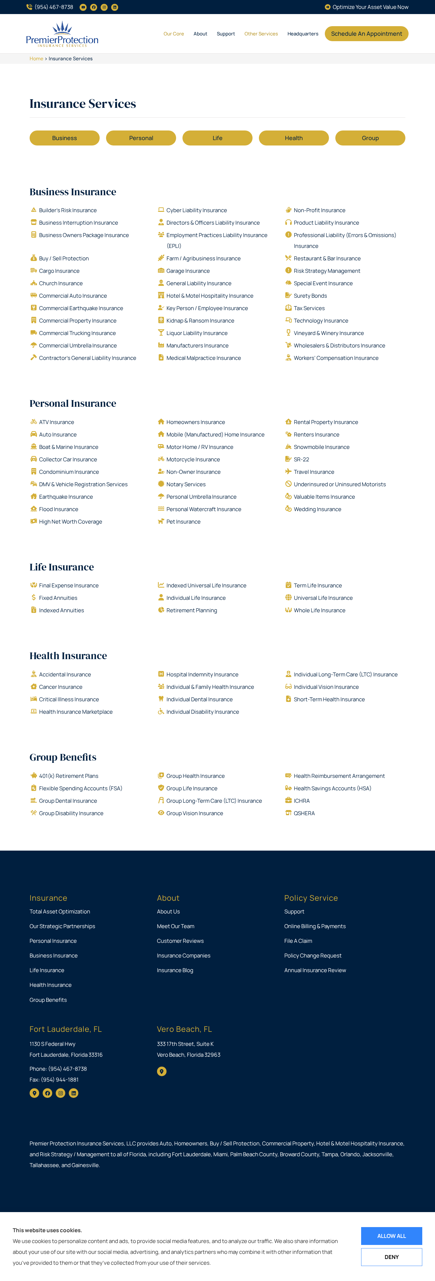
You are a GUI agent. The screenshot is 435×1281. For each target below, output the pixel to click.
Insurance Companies (183, 955)
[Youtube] (83, 7)
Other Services (261, 33)
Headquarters (303, 33)
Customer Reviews (180, 940)
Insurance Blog (175, 970)
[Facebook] (93, 7)
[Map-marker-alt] (34, 1093)
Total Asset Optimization (60, 911)
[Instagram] (104, 7)
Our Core (174, 33)
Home (36, 58)
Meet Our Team (175, 926)
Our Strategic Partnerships (62, 926)
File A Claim (298, 940)
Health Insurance (68, 656)
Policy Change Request (313, 955)
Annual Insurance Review (315, 970)
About (200, 33)
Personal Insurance (73, 403)
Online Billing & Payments (315, 926)
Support (226, 33)
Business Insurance (73, 192)
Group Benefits (63, 757)
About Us (168, 911)
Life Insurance (62, 567)
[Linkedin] (114, 7)
